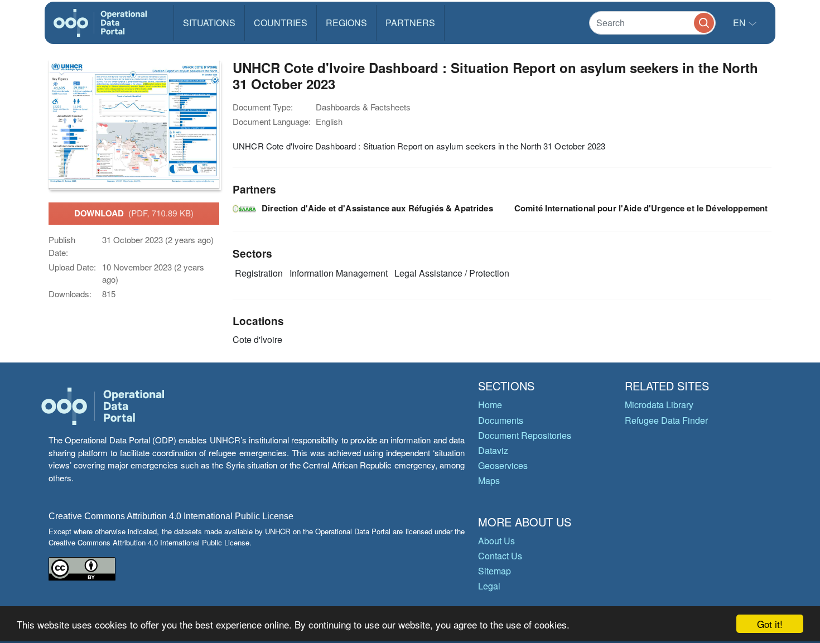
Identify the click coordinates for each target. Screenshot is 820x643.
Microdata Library (659, 404)
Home (490, 404)
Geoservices (503, 465)
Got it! (770, 624)
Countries (280, 22)
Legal (489, 585)
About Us (496, 540)
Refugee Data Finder (666, 420)
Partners (410, 22)
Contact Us (500, 555)
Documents (500, 420)
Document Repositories (524, 435)
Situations (209, 22)
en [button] (740, 22)
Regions (346, 22)
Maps (489, 480)
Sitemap (494, 570)
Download (134, 213)
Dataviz (493, 450)
